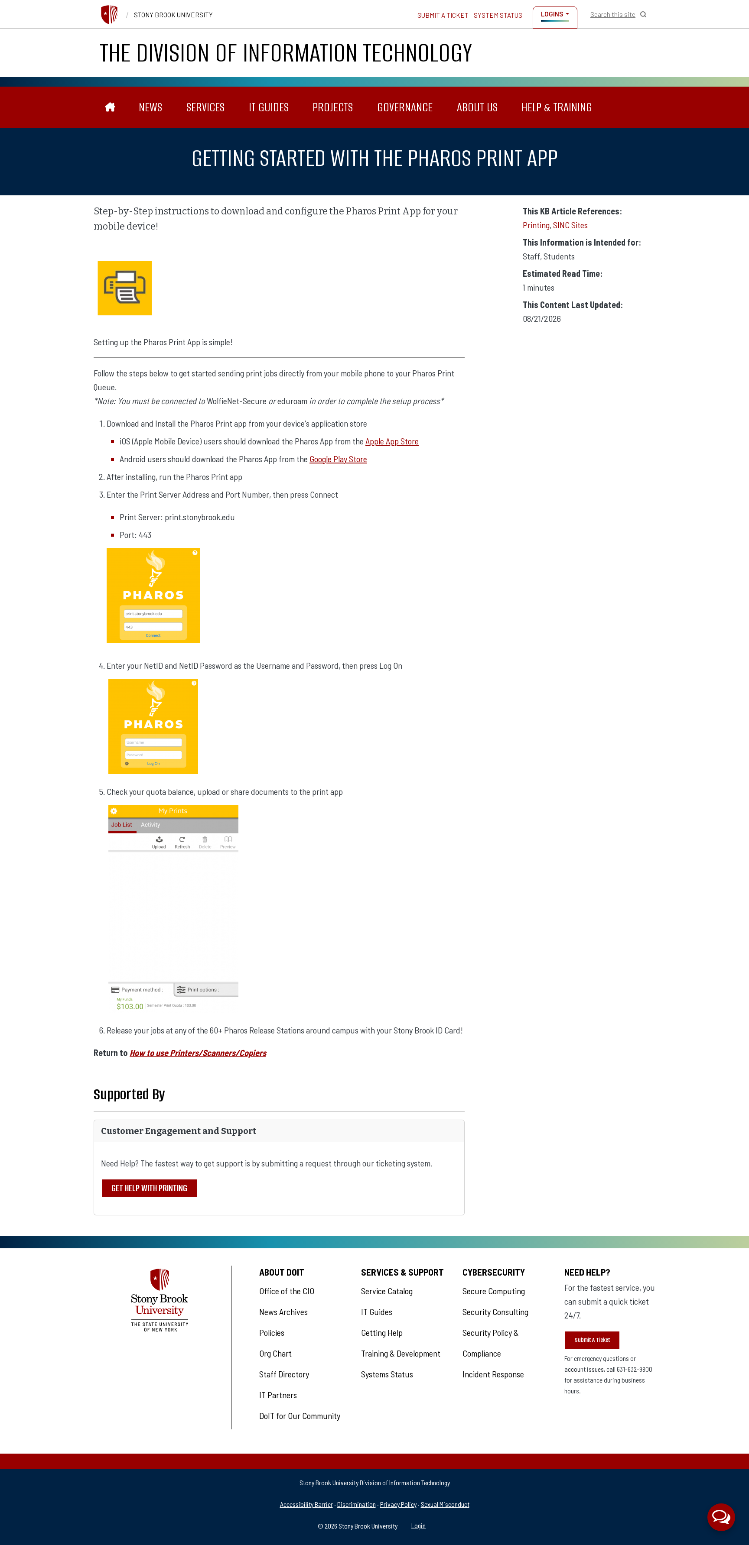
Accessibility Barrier (306, 1504)
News (150, 107)
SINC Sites (570, 225)
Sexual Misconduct (445, 1504)
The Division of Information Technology (286, 52)
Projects (333, 107)
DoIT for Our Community (299, 1415)
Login (418, 1525)
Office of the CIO (286, 1291)
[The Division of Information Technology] (110, 107)
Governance (405, 107)
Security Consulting (495, 1311)
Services (205, 107)
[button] (721, 1517)
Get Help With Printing (149, 1188)
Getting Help (382, 1332)
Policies (271, 1332)
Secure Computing (493, 1291)
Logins (552, 14)
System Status (498, 15)
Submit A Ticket (592, 1340)
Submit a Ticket (443, 15)
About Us (477, 107)
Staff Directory (284, 1374)
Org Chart (275, 1353)
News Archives (283, 1311)
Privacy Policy (398, 1504)
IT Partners (278, 1395)
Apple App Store (392, 441)
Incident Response (493, 1374)
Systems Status (387, 1374)
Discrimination (356, 1504)
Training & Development (400, 1353)
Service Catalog (387, 1291)
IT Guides (269, 107)
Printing (536, 225)
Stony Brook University (173, 15)
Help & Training (556, 107)
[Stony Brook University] (109, 14)
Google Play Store (338, 458)
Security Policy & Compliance (490, 1342)
